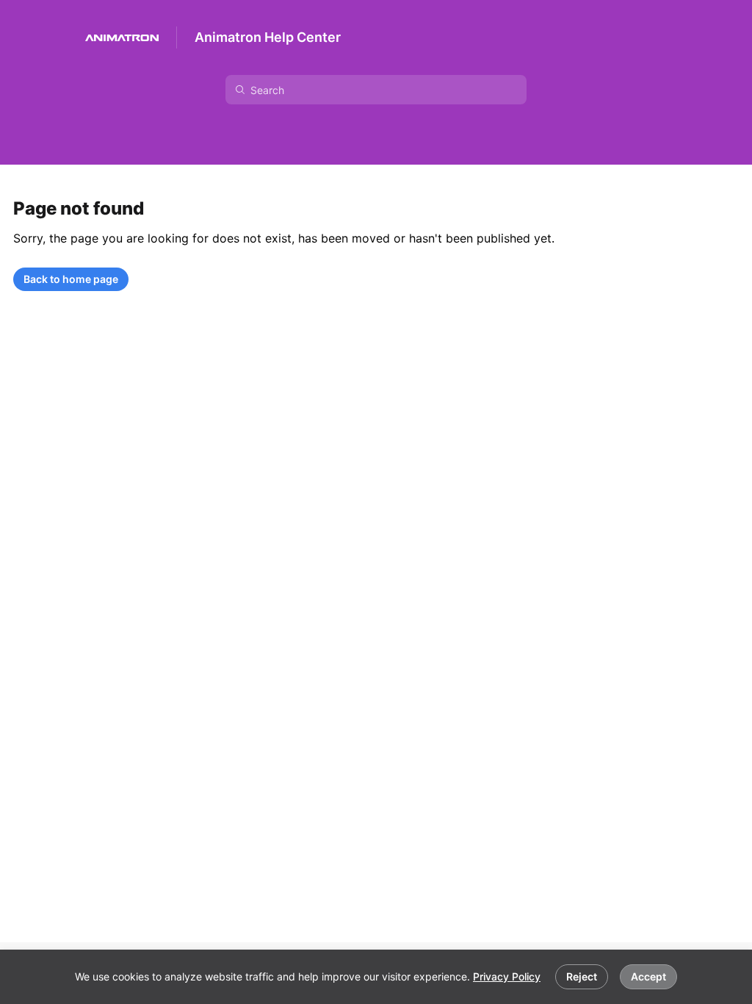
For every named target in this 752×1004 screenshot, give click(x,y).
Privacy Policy (506, 976)
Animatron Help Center (268, 37)
